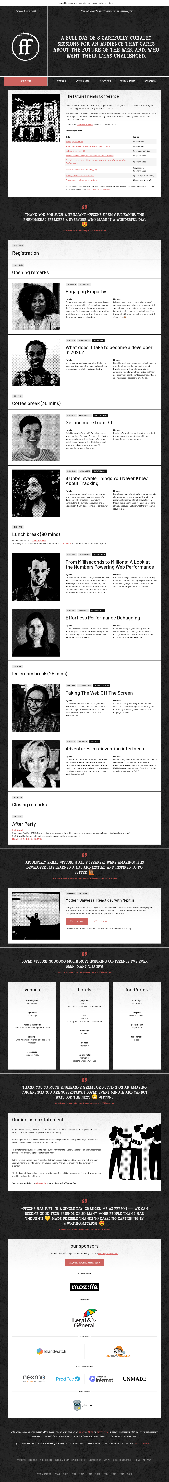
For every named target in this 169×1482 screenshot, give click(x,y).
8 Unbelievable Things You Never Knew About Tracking (90, 155)
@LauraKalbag (99, 471)
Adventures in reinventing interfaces (82, 180)
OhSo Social (17, 830)
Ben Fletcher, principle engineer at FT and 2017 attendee (84, 1229)
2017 (122, 1474)
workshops (82, 81)
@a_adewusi (98, 340)
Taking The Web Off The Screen (80, 175)
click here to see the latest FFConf (98, 3)
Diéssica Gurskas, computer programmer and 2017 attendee (84, 972)
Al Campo (67, 543)
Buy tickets (101, 921)
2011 (74, 1474)
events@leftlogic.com (108, 1253)
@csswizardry (99, 554)
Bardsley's (136, 1000)
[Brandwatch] (51, 1351)
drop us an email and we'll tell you (99, 189)
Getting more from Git (75, 151)
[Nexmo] (35, 1378)
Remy (82, 1432)
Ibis (84, 1015)
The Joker (137, 1012)
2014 (97, 1474)
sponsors (150, 81)
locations (105, 81)
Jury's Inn (84, 1000)
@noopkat (94, 741)
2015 (106, 1474)
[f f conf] (25, 47)
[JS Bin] (84, 1405)
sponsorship (78, 1460)
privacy (147, 1460)
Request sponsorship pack (84, 1262)
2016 (113, 1474)
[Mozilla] (84, 1287)
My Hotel (84, 1042)
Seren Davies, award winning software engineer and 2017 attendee (84, 1103)
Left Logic (103, 1432)
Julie (90, 1432)
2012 (81, 1474)
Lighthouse (32, 1012)
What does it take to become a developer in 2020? (88, 146)
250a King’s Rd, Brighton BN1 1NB (27, 839)
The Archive (44, 1474)
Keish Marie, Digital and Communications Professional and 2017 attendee (84, 878)
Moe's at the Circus (32, 1024)
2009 (57, 1474)
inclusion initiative (99, 1460)
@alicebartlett (101, 415)
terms (137, 1460)
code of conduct (143, 1443)
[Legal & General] (84, 1318)
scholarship (127, 81)
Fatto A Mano (136, 1036)
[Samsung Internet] (101, 1378)
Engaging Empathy (74, 141)
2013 (89, 1474)
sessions (61, 81)
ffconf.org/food (39, 540)
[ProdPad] (68, 1378)
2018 (129, 1474)
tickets (21, 1460)
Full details (77, 921)
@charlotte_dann (102, 685)
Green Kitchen (137, 1024)
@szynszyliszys (97, 610)
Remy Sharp (83, 893)
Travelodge (84, 1030)
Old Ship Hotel (85, 1055)
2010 (65, 1474)
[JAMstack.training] (117, 1351)
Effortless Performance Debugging (81, 169)
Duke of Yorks (32, 1000)
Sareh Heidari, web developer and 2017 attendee (84, 230)
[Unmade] (134, 1378)
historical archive (85, 124)
